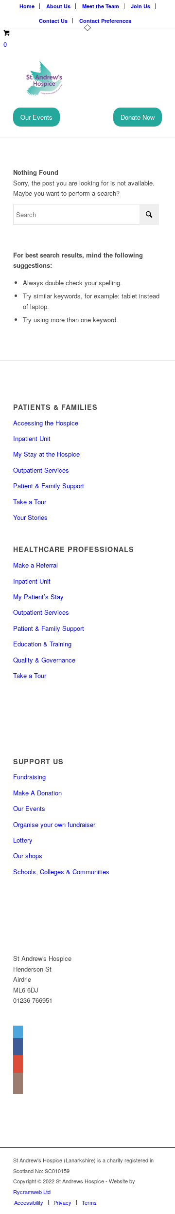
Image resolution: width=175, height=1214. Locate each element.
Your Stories (30, 517)
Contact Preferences (105, 20)
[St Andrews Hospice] (72, 78)
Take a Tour (29, 501)
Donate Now (138, 117)
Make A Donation (37, 792)
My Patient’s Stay (38, 596)
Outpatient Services (41, 470)
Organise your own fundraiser (54, 824)
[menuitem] (28, 1202)
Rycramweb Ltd (32, 1192)
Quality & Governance (44, 659)
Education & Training (42, 643)
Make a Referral (35, 565)
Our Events (36, 117)
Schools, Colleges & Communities (61, 871)
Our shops (27, 855)
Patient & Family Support (48, 485)
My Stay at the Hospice (46, 454)
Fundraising (29, 776)
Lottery (23, 840)
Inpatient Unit (32, 438)
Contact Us (53, 20)
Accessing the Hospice (45, 422)
